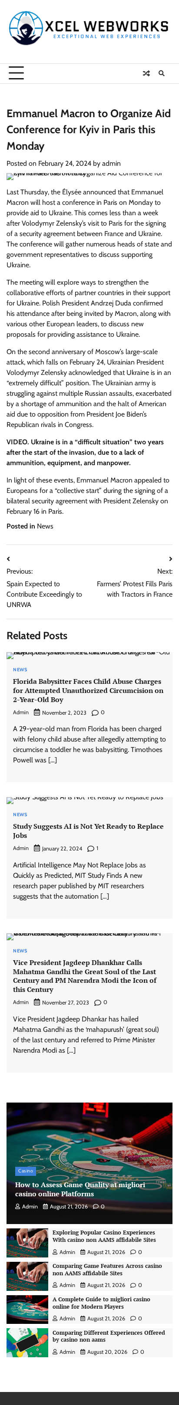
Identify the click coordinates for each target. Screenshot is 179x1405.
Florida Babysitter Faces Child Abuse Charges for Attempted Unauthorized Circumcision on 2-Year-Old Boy (88, 690)
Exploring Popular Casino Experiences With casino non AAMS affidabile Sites (104, 1236)
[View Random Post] (146, 73)
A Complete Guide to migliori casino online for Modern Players (101, 1303)
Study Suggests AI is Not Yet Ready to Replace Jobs (88, 830)
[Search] (161, 73)
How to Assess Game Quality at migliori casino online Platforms (80, 1189)
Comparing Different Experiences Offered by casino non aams (109, 1336)
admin (111, 163)
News (45, 526)
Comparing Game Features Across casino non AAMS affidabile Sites (107, 1269)
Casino (25, 1171)
